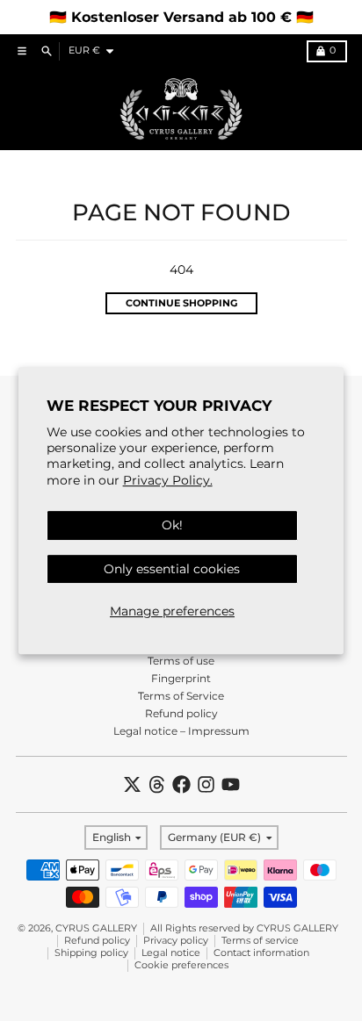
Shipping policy (91, 953)
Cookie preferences (181, 965)
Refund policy (97, 940)
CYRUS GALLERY (96, 928)
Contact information (261, 953)
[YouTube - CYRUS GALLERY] (230, 784)
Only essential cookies (172, 569)
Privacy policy (175, 940)
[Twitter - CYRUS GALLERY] (132, 784)
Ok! (172, 525)
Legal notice (170, 953)
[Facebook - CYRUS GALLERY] (181, 784)
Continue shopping (181, 303)
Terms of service (260, 940)
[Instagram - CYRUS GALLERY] (206, 784)
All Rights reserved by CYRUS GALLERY (244, 928)
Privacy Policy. (168, 480)
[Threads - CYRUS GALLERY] (157, 784)
